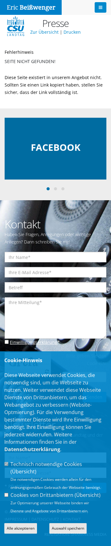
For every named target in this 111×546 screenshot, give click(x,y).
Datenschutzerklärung (32, 449)
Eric (31, 7)
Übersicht (23, 471)
